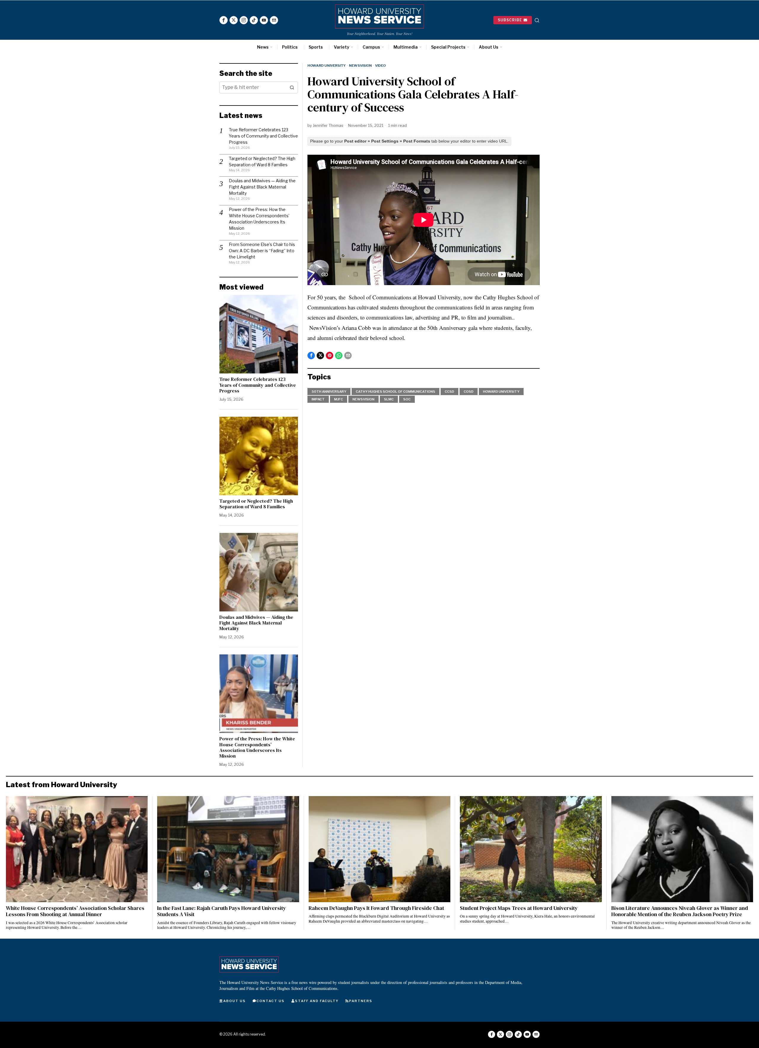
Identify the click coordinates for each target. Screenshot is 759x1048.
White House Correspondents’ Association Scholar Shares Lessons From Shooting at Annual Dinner (75, 911)
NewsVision (360, 65)
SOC (407, 399)
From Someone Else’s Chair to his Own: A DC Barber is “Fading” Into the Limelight (262, 250)
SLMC (389, 399)
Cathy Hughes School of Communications (395, 391)
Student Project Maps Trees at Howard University (519, 908)
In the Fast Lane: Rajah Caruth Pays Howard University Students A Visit (221, 911)
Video (380, 65)
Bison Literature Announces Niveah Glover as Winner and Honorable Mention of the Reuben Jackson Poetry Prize (679, 911)
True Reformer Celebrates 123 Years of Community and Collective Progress (263, 136)
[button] (292, 87)
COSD (468, 391)
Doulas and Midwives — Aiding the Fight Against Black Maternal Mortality (262, 187)
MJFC (338, 399)
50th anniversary (329, 391)
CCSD (449, 391)
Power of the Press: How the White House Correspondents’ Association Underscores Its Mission (257, 747)
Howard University (326, 65)
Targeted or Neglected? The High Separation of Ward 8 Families (256, 503)
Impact (318, 399)
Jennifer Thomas (328, 125)
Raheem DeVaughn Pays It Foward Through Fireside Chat (376, 908)
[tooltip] (223, 20)
